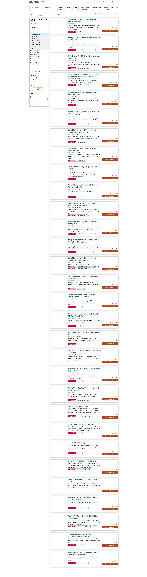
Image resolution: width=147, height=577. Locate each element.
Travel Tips (108, 1)
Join (113, 1)
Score (109, 13)
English (49, 1)
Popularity (104, 13)
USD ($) (43, 1)
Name (116, 13)
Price (113, 13)
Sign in (116, 1)
